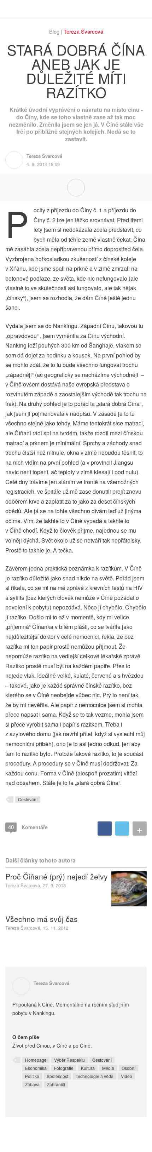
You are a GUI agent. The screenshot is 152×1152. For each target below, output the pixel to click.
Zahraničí (56, 1084)
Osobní (128, 1068)
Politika (32, 1076)
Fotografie (64, 1068)
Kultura (88, 1068)
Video (126, 1076)
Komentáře (28, 827)
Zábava (32, 1084)
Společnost (57, 1076)
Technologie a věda (94, 1076)
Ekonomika (36, 1068)
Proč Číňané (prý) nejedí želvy (56, 876)
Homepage (36, 1060)
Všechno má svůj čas (41, 918)
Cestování (27, 799)
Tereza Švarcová (83, 31)
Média (108, 1068)
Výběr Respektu (69, 1060)
